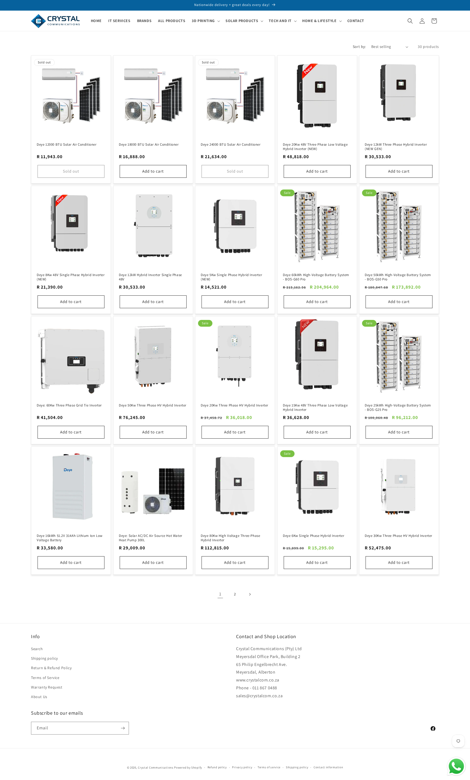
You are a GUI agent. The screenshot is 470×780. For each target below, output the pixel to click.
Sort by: (359, 46)
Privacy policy (242, 767)
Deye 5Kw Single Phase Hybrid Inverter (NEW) (231, 277)
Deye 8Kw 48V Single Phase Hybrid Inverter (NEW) (71, 277)
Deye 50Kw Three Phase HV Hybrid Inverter (152, 405)
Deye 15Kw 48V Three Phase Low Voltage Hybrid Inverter (315, 407)
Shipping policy (44, 658)
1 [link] (220, 594)
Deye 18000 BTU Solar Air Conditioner (149, 144)
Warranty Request (47, 687)
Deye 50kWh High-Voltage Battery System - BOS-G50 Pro (398, 277)
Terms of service (269, 767)
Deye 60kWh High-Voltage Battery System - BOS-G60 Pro (316, 277)
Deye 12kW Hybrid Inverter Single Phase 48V (150, 277)
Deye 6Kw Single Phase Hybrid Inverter (313, 535)
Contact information (328, 767)
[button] (205, 20)
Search (37, 648)
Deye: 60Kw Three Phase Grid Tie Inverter (69, 405)
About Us (39, 696)
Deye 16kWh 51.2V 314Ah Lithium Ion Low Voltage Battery (70, 537)
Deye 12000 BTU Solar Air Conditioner (67, 144)
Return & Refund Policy (51, 667)
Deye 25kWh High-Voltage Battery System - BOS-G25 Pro (398, 407)
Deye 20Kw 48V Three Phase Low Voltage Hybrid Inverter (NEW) (315, 146)
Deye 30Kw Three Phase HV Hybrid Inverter (398, 535)
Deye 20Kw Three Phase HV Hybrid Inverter (234, 405)
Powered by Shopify (188, 767)
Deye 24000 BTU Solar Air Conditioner (231, 144)
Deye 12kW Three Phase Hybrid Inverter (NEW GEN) (396, 146)
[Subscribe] (123, 728)
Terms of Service (45, 677)
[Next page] (250, 594)
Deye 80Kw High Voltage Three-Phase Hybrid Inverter (230, 537)
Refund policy (217, 767)
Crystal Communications (155, 767)
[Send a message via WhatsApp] (456, 766)
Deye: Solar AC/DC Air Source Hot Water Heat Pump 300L (150, 537)
